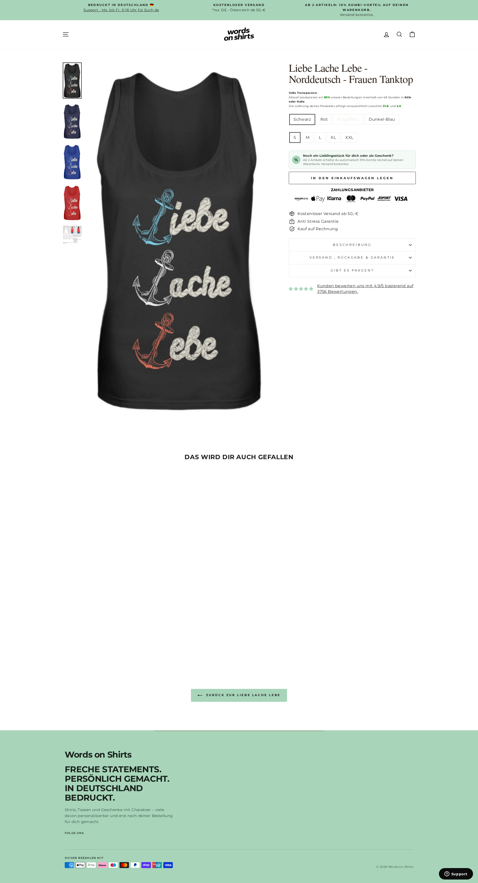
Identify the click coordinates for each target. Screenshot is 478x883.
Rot (324, 119)
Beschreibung (352, 245)
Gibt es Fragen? (352, 270)
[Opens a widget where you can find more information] (456, 874)
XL (333, 137)
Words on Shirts (98, 755)
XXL (349, 137)
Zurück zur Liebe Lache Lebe (242, 695)
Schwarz (302, 119)
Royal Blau (348, 119)
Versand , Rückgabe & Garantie (352, 257)
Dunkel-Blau (382, 119)
